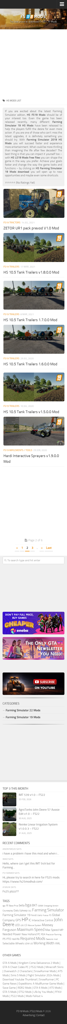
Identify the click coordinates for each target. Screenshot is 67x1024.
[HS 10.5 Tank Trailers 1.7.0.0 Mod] (33, 295)
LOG (22, 925)
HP (25, 920)
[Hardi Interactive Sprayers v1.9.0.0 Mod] (33, 431)
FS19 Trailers (11, 266)
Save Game (9, 987)
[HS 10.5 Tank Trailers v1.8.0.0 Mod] (33, 247)
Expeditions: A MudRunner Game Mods (41, 983)
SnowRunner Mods (45, 971)
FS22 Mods (37, 967)
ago (4, 906)
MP (61, 930)
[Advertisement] (33, 63)
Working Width (44, 943)
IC (30, 920)
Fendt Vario (36, 915)
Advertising (29, 1015)
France (45, 915)
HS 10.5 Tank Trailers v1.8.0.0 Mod (31, 272)
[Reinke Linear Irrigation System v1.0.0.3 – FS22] (9, 829)
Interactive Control (42, 920)
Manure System (34, 925)
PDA (43, 934)
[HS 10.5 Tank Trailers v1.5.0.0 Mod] (33, 387)
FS (50, 915)
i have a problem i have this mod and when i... (31, 853)
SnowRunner (46, 979)
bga (28, 905)
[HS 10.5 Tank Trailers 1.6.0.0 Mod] (33, 339)
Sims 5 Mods (18, 975)
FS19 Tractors (11, 222)
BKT (34, 905)
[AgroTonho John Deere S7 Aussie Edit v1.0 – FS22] (9, 814)
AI (7, 905)
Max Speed (52, 930)
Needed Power (12, 934)
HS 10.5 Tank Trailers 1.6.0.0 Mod (30, 364)
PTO (8, 939)
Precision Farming (53, 934)
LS (25, 925)
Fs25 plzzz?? (11, 891)
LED (17, 925)
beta (22, 905)
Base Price (13, 905)
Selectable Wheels (13, 943)
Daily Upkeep (21, 910)
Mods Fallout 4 (34, 996)
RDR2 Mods (24, 987)
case (40, 905)
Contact (40, 1015)
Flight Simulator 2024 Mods (43, 975)
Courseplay (8, 910)
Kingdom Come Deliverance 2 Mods (39, 962)
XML (57, 943)
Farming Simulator (48, 910)
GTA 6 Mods (9, 962)
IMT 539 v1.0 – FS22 (32, 795)
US (31, 943)
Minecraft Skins (54, 967)
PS (4, 939)
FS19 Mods (22, 1011)
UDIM (27, 943)
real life (16, 939)
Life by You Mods (43, 991)
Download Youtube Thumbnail (20, 979)
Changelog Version (51, 906)
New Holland (29, 934)
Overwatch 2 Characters (18, 971)
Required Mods (32, 938)
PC (38, 934)
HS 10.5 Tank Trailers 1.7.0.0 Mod (30, 320)
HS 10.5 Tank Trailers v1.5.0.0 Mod (31, 412)
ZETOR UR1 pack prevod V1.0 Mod (31, 228)
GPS (18, 920)
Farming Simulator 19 (16, 915)
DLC (29, 911)
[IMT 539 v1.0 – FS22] (9, 799)
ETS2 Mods (25, 991)
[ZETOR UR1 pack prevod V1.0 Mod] (33, 203)
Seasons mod (52, 939)
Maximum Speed (30, 929)
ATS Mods (55, 987)
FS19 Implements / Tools (17, 450)
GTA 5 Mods (9, 991)
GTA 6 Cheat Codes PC (16, 967)
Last (49, 548)
